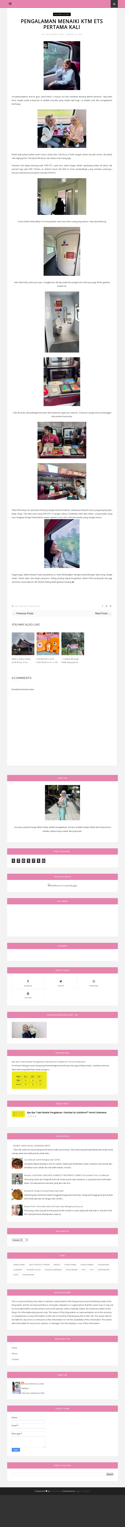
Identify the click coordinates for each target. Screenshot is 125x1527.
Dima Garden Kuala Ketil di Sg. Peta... (21, 660)
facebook (28, 986)
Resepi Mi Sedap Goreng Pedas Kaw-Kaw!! (44, 1190)
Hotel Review (72, 1270)
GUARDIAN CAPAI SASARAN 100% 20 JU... (48, 660)
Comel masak (70, 1265)
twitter (61, 986)
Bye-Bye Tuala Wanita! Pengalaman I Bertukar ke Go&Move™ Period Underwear (49, 1061)
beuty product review (39, 1265)
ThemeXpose (55, 1491)
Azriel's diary (19, 1265)
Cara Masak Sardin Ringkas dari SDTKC (42, 1159)
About (14, 1353)
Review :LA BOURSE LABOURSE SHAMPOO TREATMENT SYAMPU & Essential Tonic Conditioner (66, 1175)
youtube (28, 998)
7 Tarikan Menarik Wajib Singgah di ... (70, 660)
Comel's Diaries (87, 1265)
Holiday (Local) (62, 14)
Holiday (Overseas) (53, 1270)
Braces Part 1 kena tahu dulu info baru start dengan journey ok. (53, 1206)
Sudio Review (28, 1275)
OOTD (15, 1275)
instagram (93, 986)
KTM (38, 606)
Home (14, 1347)
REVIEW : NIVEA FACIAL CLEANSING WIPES (31, 1145)
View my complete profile (33, 1393)
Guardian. (17, 1270)
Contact (15, 1359)
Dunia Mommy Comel (54, 34)
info (84, 1270)
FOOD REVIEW (103, 1265)
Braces (57, 1265)
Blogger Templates (82, 1491)
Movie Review (103, 1270)
